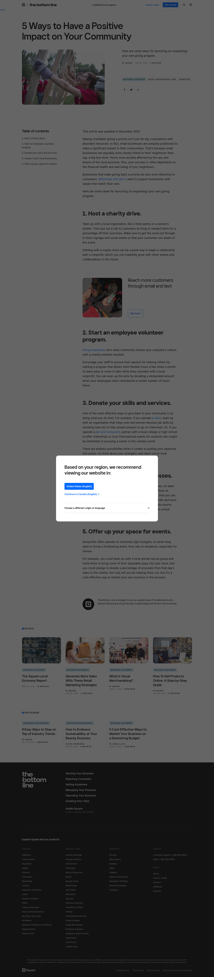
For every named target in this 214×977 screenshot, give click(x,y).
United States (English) (79, 486)
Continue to (81, 494)
